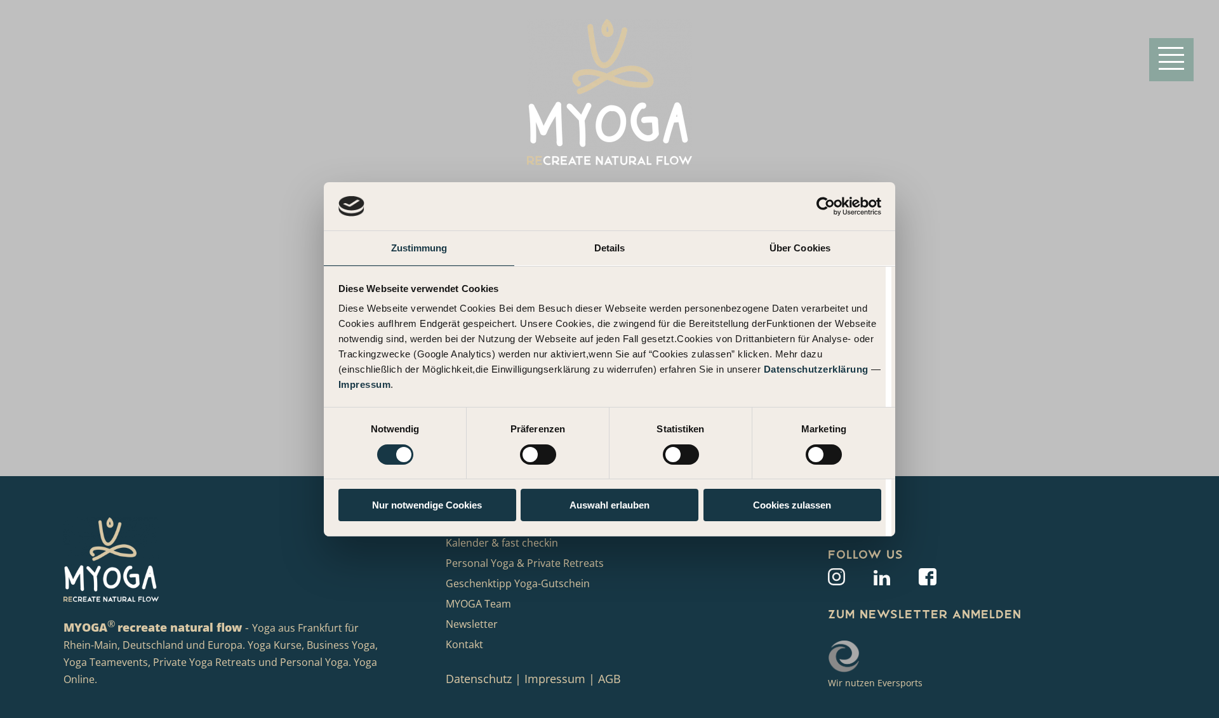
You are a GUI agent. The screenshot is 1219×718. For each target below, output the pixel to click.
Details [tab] (609, 248)
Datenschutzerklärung (816, 369)
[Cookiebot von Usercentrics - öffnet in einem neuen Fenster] (825, 206)
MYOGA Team (478, 604)
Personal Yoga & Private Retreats (525, 563)
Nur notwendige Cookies (427, 505)
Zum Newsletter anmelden (925, 614)
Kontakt (464, 644)
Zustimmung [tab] (419, 248)
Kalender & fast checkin (502, 543)
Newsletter (472, 624)
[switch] (538, 454)
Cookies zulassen (792, 505)
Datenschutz (480, 678)
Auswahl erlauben (609, 505)
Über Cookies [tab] (799, 248)
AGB (609, 678)
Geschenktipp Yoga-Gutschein (518, 583)
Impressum (364, 384)
